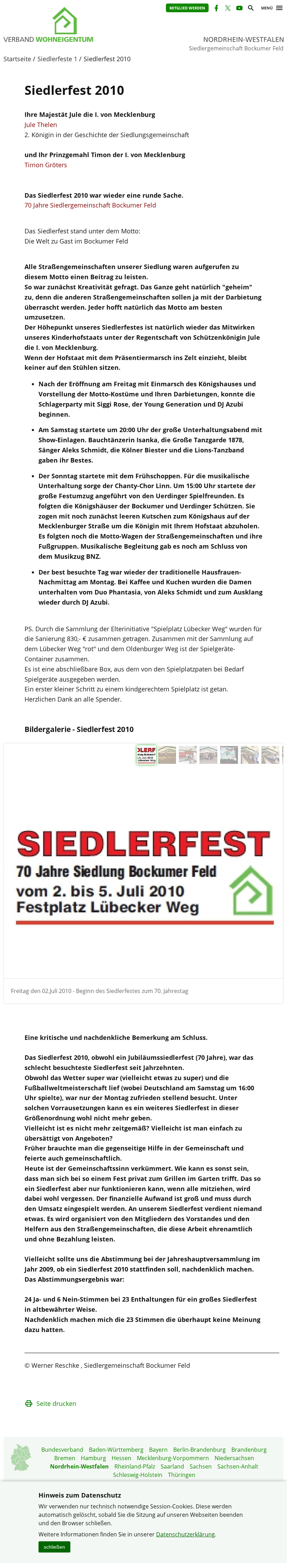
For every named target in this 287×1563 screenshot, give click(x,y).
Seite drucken (56, 1403)
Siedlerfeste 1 (57, 59)
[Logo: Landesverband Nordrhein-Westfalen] (67, 24)
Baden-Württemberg (116, 1449)
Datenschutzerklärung (185, 1534)
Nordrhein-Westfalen (79, 1466)
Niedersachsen (234, 1458)
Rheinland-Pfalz (134, 1466)
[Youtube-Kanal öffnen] (238, 8)
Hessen (121, 1458)
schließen (54, 1547)
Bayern (158, 1449)
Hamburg (93, 1458)
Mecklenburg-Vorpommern (173, 1458)
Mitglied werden (187, 7)
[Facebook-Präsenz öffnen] (215, 8)
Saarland (172, 1466)
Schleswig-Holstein (137, 1475)
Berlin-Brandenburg (199, 1449)
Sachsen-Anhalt (237, 1466)
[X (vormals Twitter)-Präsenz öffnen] (227, 8)
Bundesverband (62, 1449)
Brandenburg (249, 1449)
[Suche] (250, 8)
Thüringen (181, 1475)
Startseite (17, 59)
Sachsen (201, 1466)
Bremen (64, 1458)
